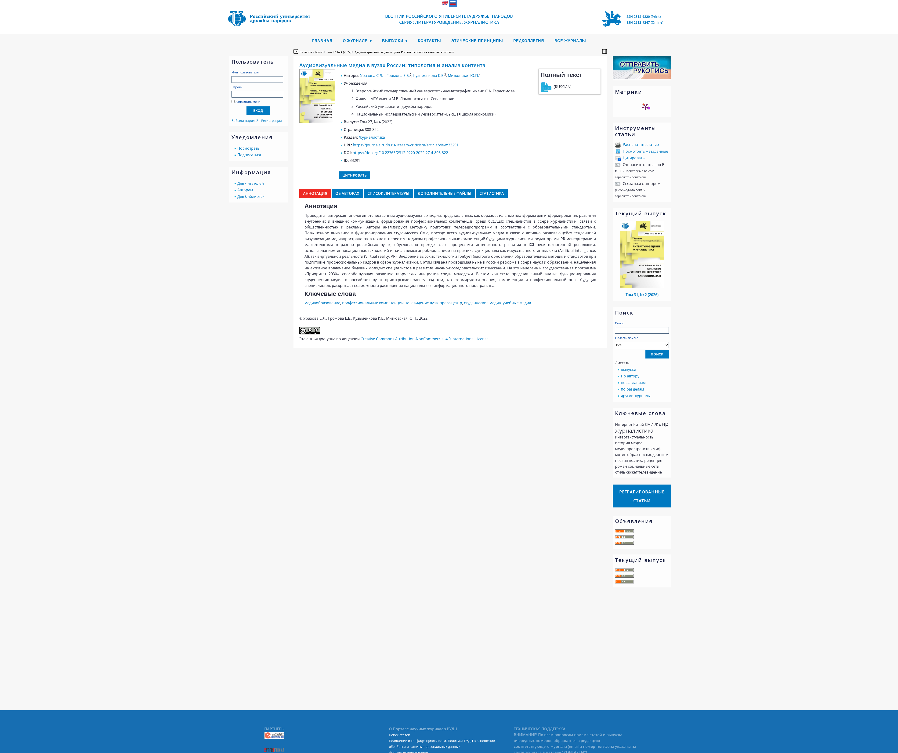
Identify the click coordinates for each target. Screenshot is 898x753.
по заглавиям (633, 382)
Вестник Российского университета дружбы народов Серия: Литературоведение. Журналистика (449, 19)
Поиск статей (399, 735)
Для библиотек (250, 196)
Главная (322, 41)
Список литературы (388, 193)
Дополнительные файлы (444, 193)
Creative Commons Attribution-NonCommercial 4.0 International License (425, 338)
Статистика (491, 193)
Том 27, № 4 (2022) (338, 52)
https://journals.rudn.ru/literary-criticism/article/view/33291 (406, 145)
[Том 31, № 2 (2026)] (642, 286)
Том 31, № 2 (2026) (642, 294)
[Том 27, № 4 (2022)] (317, 121)
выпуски (628, 369)
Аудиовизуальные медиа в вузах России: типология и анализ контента (404, 52)
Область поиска (626, 338)
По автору (630, 376)
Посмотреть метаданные (645, 151)
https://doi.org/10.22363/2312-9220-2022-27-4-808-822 (400, 152)
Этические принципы (477, 41)
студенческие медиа (482, 302)
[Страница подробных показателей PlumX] (645, 106)
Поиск (619, 323)
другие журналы (636, 395)
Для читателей (250, 183)
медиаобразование (322, 302)
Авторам (245, 189)
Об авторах (347, 193)
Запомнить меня (247, 102)
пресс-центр (451, 302)
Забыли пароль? (245, 120)
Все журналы (570, 41)
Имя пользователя (245, 72)
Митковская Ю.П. (463, 75)
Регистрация (271, 120)
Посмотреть (248, 148)
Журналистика (372, 137)
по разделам (632, 389)
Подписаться (249, 154)
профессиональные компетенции (373, 302)
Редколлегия (528, 41)
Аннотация (315, 193)
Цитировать (634, 157)
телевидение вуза (422, 302)
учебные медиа (517, 302)
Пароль (237, 87)
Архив (319, 52)
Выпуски (392, 41)
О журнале (355, 41)
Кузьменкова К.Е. (428, 75)
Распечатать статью (641, 144)
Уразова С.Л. (371, 75)
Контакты (429, 41)
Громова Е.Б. (398, 75)
